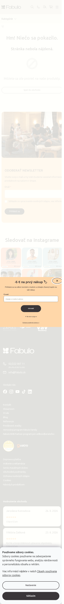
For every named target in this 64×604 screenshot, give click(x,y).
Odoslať (31, 309)
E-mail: (6, 294)
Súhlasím (30, 596)
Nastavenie (30, 585)
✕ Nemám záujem (31, 317)
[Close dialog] (57, 281)
